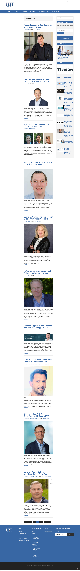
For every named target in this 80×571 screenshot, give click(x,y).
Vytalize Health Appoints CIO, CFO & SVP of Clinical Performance (36, 127)
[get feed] (65, 1)
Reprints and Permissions (23, 538)
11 (40, 522)
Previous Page (26, 521)
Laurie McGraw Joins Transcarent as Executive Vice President (38, 218)
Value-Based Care (35, 555)
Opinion (33, 531)
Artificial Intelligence (36, 545)
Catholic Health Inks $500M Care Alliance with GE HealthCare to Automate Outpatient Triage (68, 142)
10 (38, 522)
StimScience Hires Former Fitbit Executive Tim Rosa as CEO (38, 361)
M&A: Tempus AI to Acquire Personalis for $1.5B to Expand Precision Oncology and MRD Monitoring (68, 124)
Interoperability (36, 537)
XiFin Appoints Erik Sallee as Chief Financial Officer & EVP (36, 415)
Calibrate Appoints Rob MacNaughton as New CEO (35, 473)
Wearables (35, 550)
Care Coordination (36, 534)
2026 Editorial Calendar (22, 533)
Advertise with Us (21, 535)
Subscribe (20, 545)
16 (45, 522)
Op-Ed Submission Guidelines (24, 540)
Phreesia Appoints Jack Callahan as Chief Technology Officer (38, 327)
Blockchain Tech (36, 547)
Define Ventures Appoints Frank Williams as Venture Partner (37, 272)
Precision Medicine (36, 548)
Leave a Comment (38, 29)
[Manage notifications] (77, 568)
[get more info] (73, 1)
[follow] (66, 1)
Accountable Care (36, 556)
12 (42, 522)
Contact (20, 542)
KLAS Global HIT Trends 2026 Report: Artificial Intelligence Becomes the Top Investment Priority (68, 151)
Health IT (33, 533)
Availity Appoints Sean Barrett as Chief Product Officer (38, 163)
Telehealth (35, 549)
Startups (33, 553)
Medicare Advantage (36, 557)
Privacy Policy (50, 565)
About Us (20, 531)
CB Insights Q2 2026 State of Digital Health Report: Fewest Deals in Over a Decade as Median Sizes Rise (68, 108)
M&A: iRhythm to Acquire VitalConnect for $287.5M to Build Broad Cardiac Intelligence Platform (68, 99)
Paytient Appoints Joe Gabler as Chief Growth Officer (38, 26)
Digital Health (34, 544)
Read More (26, 72)
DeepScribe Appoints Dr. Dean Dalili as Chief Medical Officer (37, 80)
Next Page (49, 521)
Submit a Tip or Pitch (65, 38)
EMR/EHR (35, 536)
